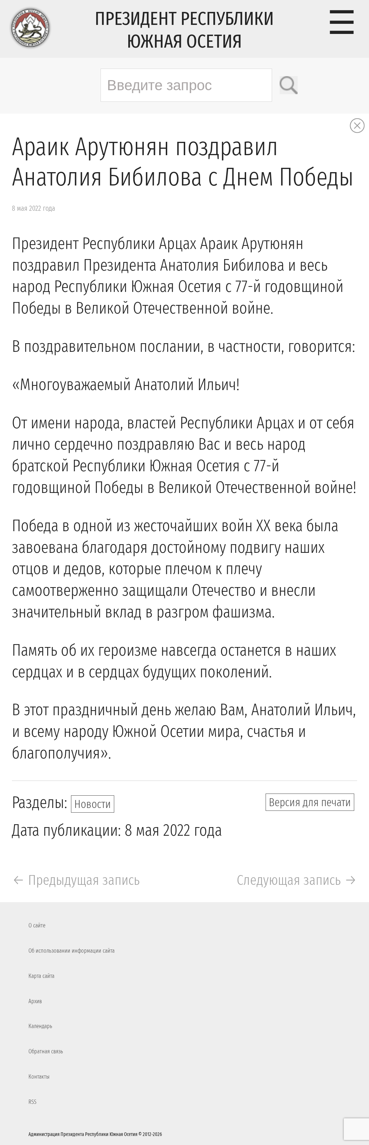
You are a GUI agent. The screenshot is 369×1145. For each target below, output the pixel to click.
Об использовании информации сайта (71, 950)
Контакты (38, 1076)
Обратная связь (45, 1051)
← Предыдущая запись (76, 880)
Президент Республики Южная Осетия (184, 30)
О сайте (36, 925)
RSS (32, 1101)
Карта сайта (41, 976)
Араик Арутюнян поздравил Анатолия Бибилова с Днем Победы (183, 162)
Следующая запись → (297, 880)
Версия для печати (310, 802)
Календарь (40, 1026)
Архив (35, 1001)
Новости (92, 804)
